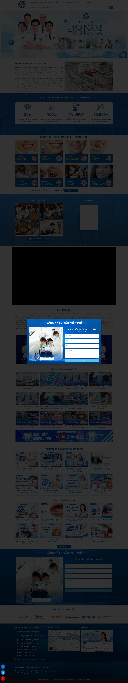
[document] (64, 341)
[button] (98, 321)
